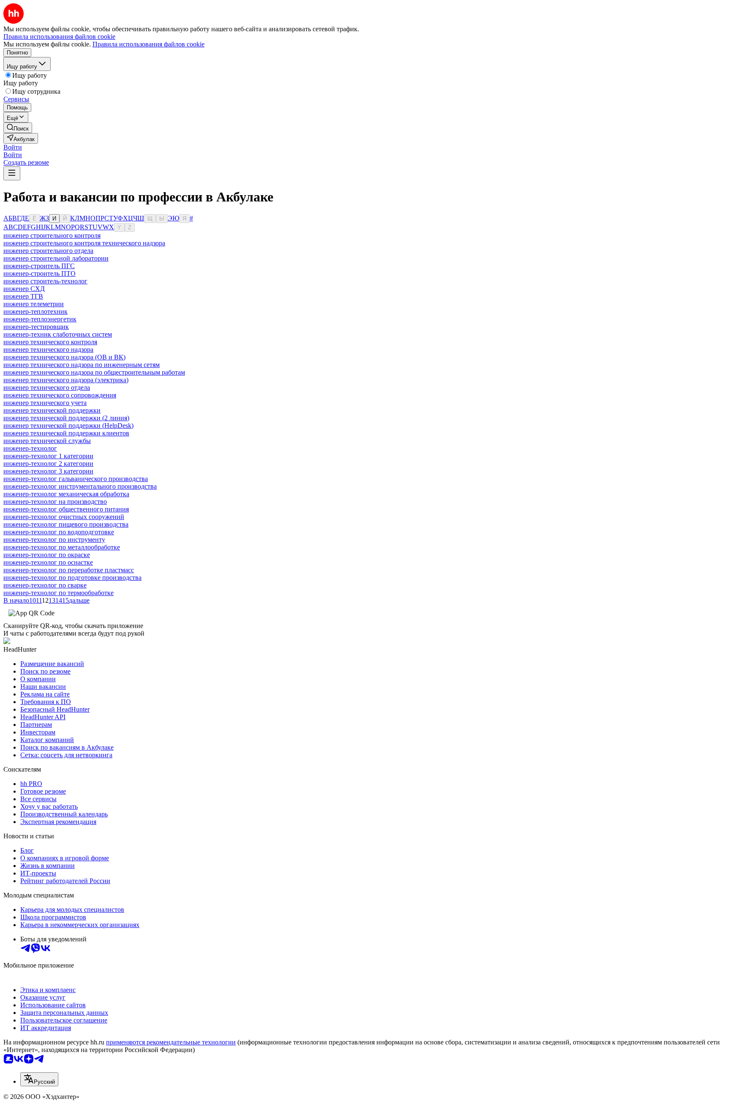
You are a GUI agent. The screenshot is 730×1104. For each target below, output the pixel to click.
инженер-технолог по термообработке (58, 592)
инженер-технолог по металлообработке (61, 547)
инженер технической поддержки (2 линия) (66, 417)
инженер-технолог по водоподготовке (58, 532)
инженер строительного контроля (52, 235)
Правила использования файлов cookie (148, 44)
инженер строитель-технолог (45, 281)
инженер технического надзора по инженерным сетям (81, 364)
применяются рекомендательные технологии (171, 1042)
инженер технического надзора (48, 349)
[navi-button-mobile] (11, 173)
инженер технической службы (47, 440)
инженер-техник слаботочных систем (57, 334)
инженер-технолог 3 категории (48, 471)
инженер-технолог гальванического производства (75, 478)
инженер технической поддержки (52, 410)
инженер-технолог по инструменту (54, 539)
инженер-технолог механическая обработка (66, 494)
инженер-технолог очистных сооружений (63, 516)
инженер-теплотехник (35, 311)
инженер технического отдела (46, 387)
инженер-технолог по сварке (45, 585)
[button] (12, 147)
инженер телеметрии (33, 303)
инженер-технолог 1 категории (48, 456)
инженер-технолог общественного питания (66, 509)
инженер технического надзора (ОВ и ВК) (64, 357)
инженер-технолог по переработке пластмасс (68, 570)
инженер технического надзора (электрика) (65, 379)
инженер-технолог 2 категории (48, 463)
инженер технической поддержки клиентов (66, 433)
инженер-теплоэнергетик (39, 319)
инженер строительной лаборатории (56, 258)
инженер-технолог (30, 448)
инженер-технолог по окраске (46, 554)
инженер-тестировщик (36, 326)
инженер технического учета (45, 402)
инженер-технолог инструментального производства (80, 486)
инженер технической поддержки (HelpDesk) (68, 425)
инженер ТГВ (23, 296)
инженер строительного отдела (48, 250)
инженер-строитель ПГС (39, 265)
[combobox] (39, 1079)
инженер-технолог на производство (55, 501)
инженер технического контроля (50, 341)
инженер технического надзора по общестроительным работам (94, 372)
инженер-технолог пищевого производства (65, 524)
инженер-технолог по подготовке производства (72, 577)
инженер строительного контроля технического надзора (84, 243)
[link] (17, 127)
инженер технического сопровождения (59, 395)
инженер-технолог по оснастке (48, 562)
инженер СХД (24, 288)
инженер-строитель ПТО (39, 273)
